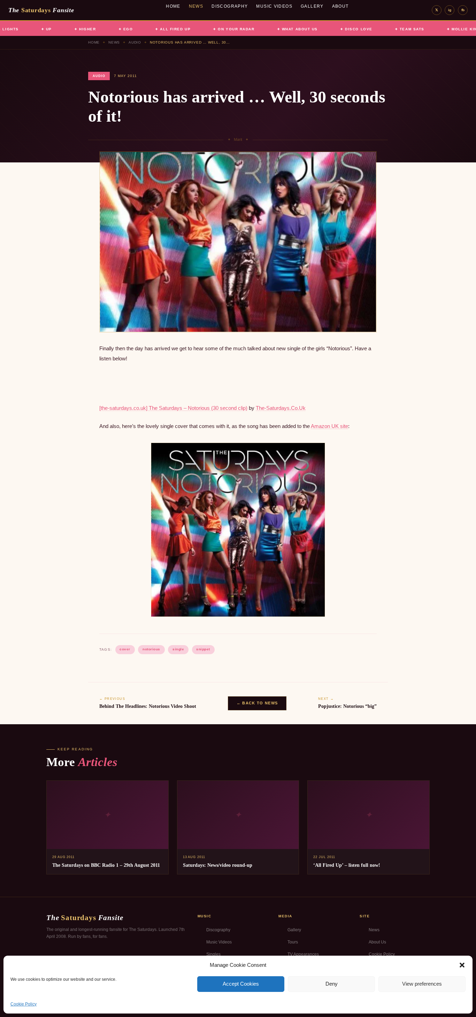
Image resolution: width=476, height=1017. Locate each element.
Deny (331, 984)
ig (449, 10)
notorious (151, 649)
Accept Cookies (241, 984)
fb (463, 10)
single (178, 649)
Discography (230, 6)
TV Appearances (303, 954)
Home (173, 6)
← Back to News (257, 703)
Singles (213, 954)
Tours (292, 942)
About (340, 6)
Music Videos (274, 6)
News (196, 6)
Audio (135, 42)
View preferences (422, 984)
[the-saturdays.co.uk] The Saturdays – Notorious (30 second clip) (173, 408)
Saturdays (41, 10)
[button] (462, 965)
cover (125, 649)
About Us (377, 942)
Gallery (312, 6)
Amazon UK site (329, 426)
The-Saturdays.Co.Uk (281, 408)
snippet (203, 649)
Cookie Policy (23, 1004)
